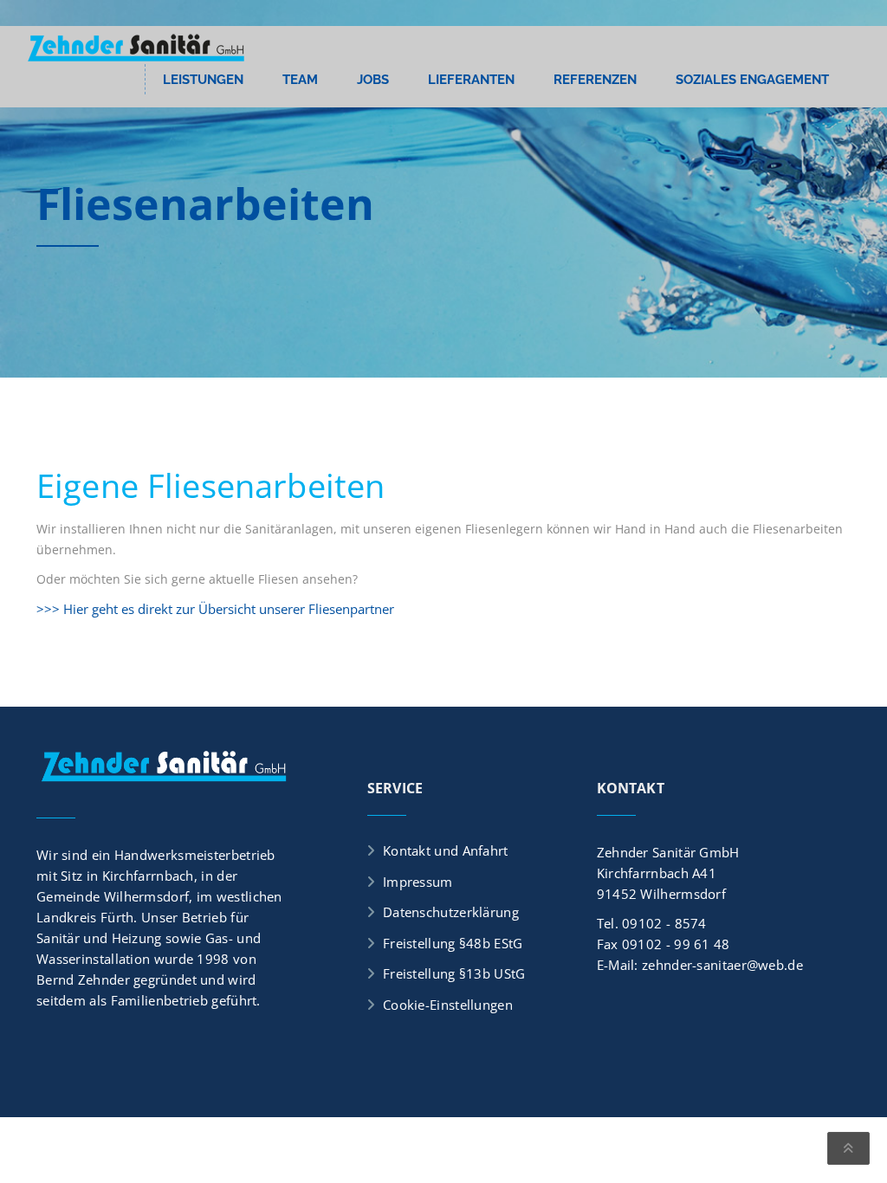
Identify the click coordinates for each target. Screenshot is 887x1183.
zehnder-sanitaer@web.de (722, 964)
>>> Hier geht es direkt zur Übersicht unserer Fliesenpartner (215, 608)
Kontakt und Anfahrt (445, 850)
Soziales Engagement (752, 79)
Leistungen (203, 79)
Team (300, 79)
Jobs (373, 79)
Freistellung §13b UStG (454, 973)
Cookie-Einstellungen (448, 1004)
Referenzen (595, 79)
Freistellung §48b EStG (453, 943)
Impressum (418, 881)
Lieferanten (471, 79)
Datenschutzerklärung (451, 912)
